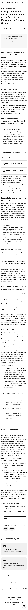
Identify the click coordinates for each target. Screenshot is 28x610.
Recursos (13, 579)
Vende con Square (13, 576)
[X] (22, 588)
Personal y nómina (10, 8)
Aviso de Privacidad (14, 599)
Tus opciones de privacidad (14, 597)
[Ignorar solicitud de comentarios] (24, 525)
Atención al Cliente (11, 2)
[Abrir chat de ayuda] (24, 606)
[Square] (2, 2)
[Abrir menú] (25, 2)
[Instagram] (26, 588)
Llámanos (13, 582)
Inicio (2, 8)
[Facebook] (24, 588)
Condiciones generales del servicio (14, 602)
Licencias (14, 604)
